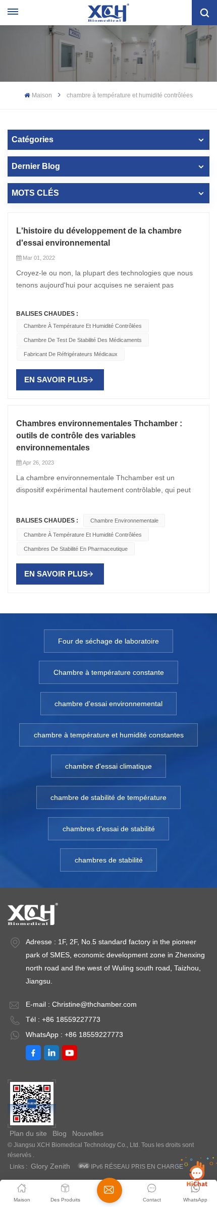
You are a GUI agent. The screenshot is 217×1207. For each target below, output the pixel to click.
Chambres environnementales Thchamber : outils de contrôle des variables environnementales (99, 435)
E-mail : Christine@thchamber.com (81, 1004)
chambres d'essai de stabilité (109, 829)
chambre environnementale (124, 521)
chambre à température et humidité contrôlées (83, 326)
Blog (59, 1133)
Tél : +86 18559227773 (63, 1019)
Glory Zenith (50, 1166)
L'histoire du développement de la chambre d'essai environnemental (99, 236)
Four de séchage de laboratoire (108, 641)
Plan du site (28, 1133)
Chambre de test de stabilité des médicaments (83, 340)
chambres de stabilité (109, 860)
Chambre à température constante (108, 672)
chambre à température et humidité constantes (109, 735)
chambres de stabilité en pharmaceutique (76, 549)
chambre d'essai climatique (108, 766)
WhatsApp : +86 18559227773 (74, 1034)
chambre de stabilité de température (108, 797)
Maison (41, 95)
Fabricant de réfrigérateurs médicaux (71, 354)
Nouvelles (87, 1133)
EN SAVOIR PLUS (56, 379)
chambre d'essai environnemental (108, 704)
